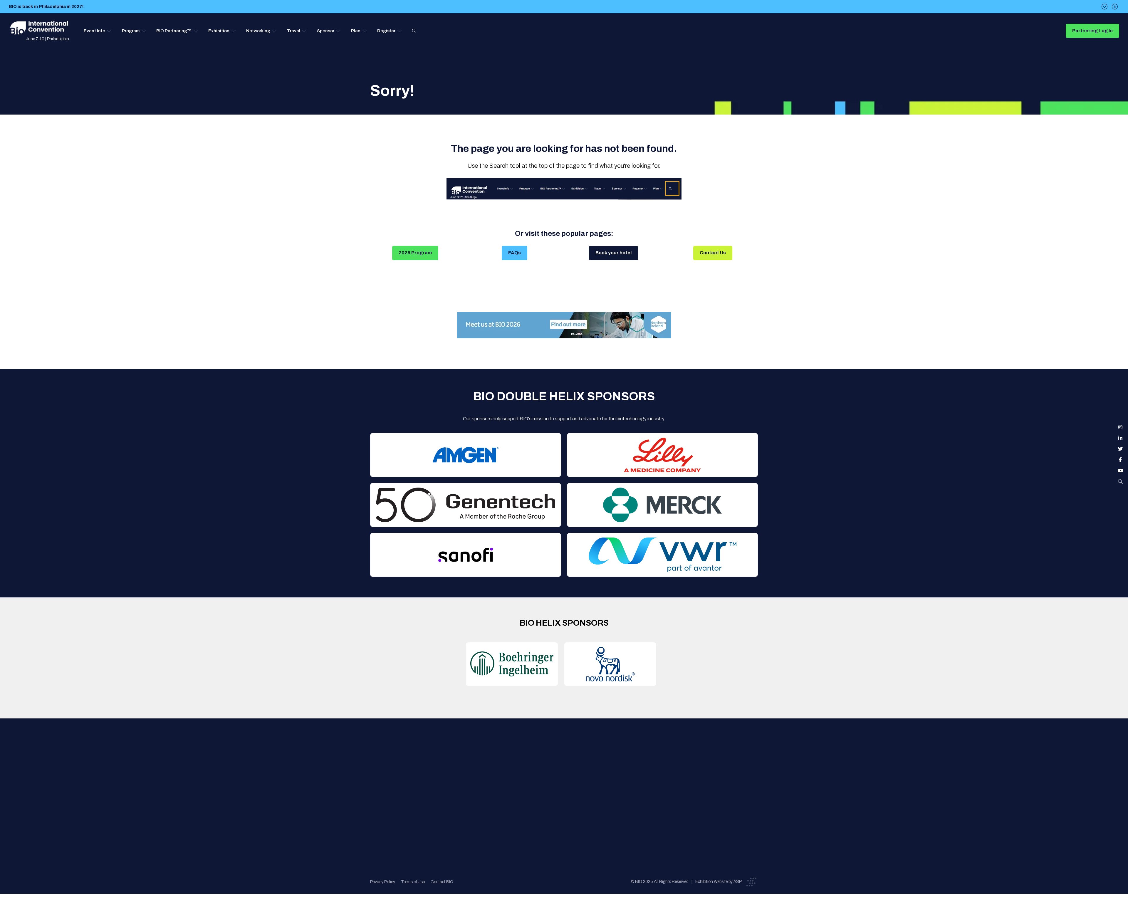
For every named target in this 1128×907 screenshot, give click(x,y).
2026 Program (415, 252)
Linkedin (1120, 438)
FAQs (514, 252)
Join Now (471, 786)
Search (414, 31)
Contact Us (713, 252)
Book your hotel (613, 252)
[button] (98, 31)
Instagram (1120, 427)
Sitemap (563, 809)
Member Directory (480, 774)
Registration (567, 786)
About (468, 762)
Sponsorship (567, 798)
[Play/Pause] (1114, 6)
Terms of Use (413, 882)
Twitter (1120, 449)
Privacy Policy (382, 882)
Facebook (1120, 459)
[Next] (1104, 6)
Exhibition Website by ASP (718, 881)
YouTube (1120, 470)
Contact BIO (442, 882)
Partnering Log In (1092, 30)
